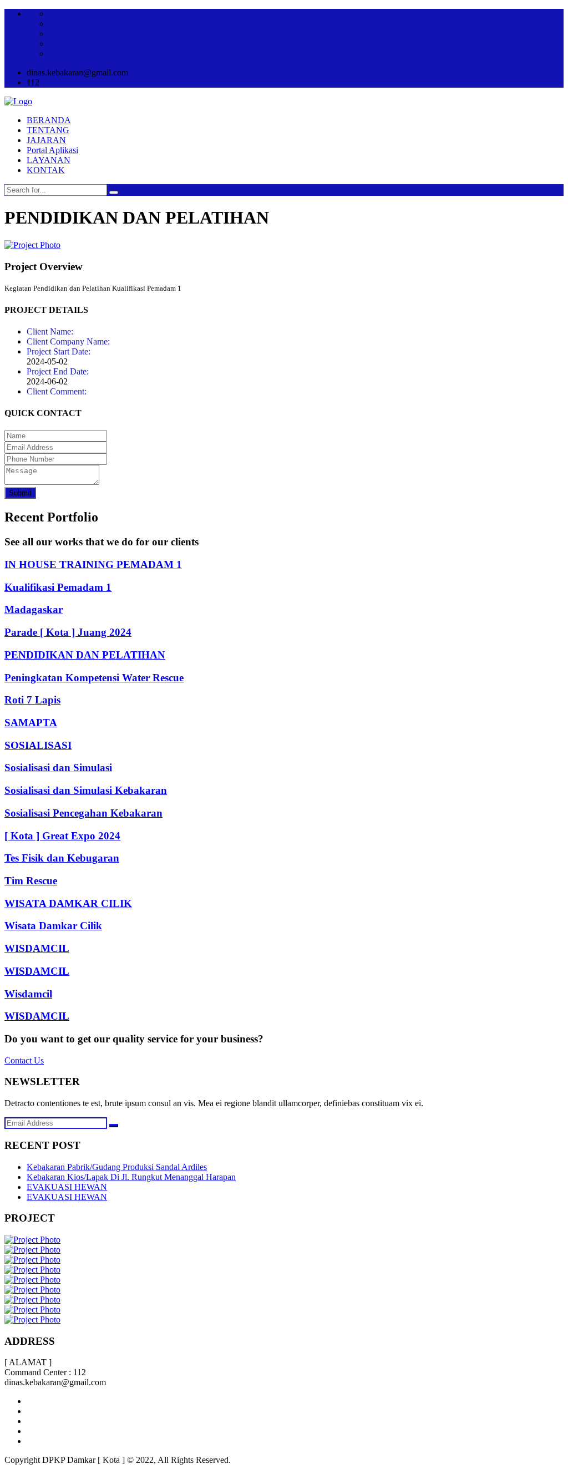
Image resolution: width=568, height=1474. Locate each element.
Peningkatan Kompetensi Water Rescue (94, 677)
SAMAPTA (30, 722)
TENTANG (48, 130)
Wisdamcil (28, 994)
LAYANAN (48, 160)
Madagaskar (33, 609)
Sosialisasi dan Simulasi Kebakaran (85, 790)
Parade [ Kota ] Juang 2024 (67, 632)
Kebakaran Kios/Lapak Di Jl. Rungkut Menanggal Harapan (131, 1177)
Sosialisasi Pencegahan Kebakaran (83, 813)
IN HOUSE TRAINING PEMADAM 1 (93, 564)
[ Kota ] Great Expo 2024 (62, 836)
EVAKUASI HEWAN (67, 1187)
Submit (20, 493)
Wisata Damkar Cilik (53, 925)
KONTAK (46, 170)
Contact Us (24, 1060)
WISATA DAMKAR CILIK (68, 903)
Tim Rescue (30, 881)
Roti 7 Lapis (32, 700)
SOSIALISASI (38, 745)
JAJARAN (46, 140)
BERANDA (49, 120)
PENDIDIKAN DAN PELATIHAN (84, 655)
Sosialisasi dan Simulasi (58, 767)
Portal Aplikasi (52, 150)
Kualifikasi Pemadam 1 (57, 587)
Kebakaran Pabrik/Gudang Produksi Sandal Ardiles (117, 1167)
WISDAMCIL (36, 948)
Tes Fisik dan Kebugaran (61, 858)
